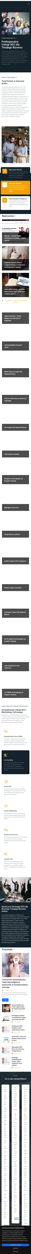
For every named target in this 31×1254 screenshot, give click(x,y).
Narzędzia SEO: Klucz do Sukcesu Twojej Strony (18, 1049)
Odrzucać (15, 1251)
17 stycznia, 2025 (8, 990)
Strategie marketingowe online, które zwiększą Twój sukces (17, 1061)
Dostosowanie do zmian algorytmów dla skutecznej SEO (18, 1007)
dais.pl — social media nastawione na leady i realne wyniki (15, 238)
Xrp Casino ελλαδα (11, 454)
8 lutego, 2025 (17, 1011)
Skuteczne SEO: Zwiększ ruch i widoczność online (18, 1028)
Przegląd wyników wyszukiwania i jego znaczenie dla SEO (19, 1017)
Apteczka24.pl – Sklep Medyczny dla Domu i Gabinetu (12, 318)
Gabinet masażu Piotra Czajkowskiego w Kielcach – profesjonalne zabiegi (15, 265)
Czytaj (5, 1000)
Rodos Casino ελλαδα (12, 588)
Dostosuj (15, 1248)
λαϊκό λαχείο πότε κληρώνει (15, 561)
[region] (15, 1240)
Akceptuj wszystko (15, 1245)
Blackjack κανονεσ (11, 508)
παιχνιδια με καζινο (12, 534)
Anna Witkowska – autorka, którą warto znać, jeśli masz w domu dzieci (14, 291)
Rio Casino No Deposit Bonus (15, 427)
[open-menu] (28, 4)
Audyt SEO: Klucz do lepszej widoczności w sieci (19, 1038)
